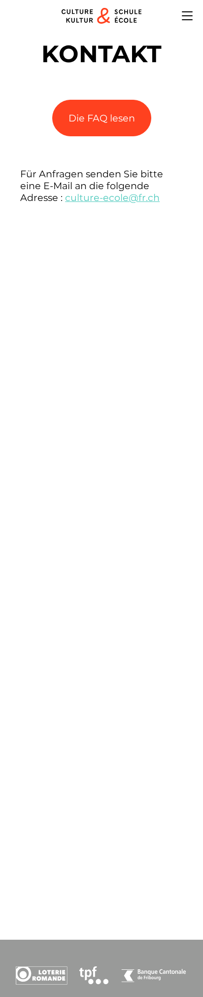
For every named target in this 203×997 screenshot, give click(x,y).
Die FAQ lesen (101, 118)
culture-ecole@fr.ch (112, 197)
